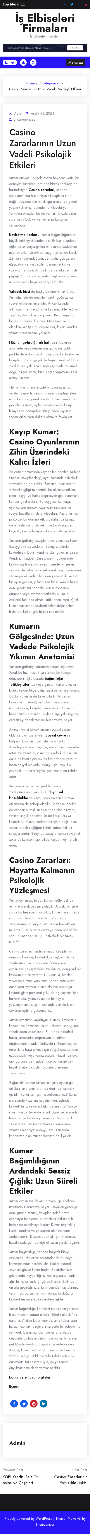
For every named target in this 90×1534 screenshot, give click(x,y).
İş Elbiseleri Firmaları (45, 23)
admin (17, 1443)
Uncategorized (50, 83)
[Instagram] (86, 4)
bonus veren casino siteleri (30, 1377)
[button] (14, 4)
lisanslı (14, 1386)
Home (30, 83)
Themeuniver (45, 1524)
